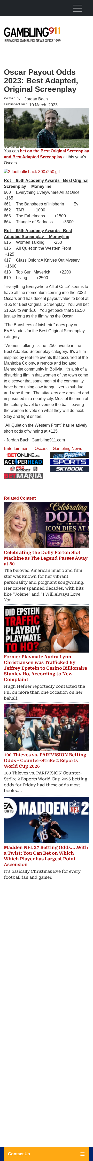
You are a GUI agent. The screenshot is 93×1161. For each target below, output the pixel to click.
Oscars (41, 448)
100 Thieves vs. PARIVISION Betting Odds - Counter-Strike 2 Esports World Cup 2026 (45, 760)
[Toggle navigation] (77, 8)
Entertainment (16, 448)
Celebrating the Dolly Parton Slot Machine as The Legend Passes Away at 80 (46, 558)
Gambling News (67, 448)
